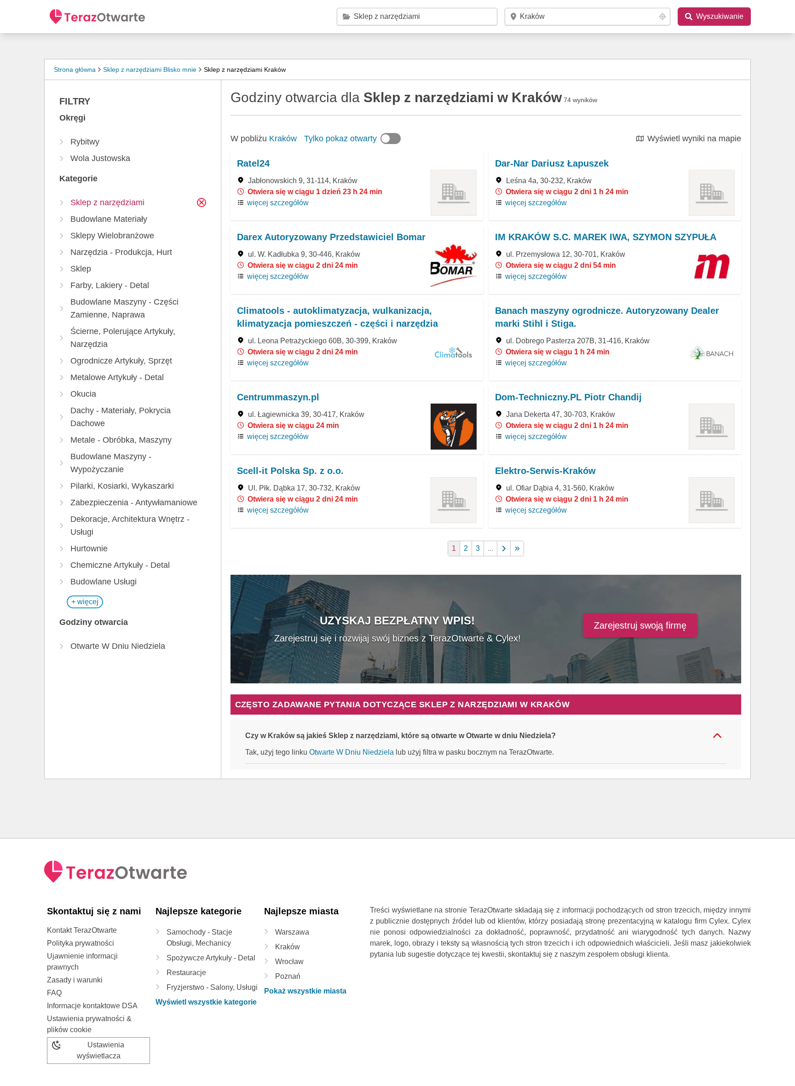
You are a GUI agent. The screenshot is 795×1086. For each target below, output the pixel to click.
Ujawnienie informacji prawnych (82, 961)
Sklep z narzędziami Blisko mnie (149, 69)
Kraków (283, 138)
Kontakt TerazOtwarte (82, 930)
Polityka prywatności (80, 943)
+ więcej (84, 602)
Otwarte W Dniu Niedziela (351, 752)
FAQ (54, 993)
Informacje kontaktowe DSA (92, 1006)
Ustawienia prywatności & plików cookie (89, 1024)
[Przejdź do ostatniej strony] (517, 548)
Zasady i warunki (75, 980)
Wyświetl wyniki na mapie (694, 138)
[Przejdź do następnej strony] (504, 548)
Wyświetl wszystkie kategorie (206, 1002)
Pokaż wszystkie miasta (305, 991)
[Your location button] (662, 16)
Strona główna (75, 69)
